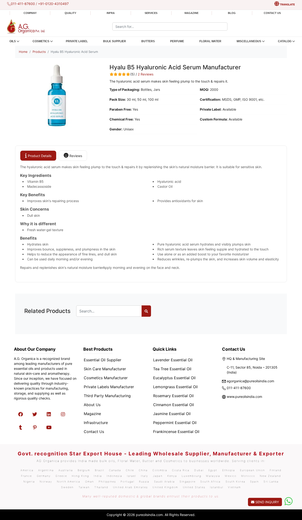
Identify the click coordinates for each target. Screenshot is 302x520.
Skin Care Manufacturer (105, 368)
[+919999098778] (289, 501)
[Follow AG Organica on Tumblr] (20, 427)
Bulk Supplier (114, 41)
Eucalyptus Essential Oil (174, 377)
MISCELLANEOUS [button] (249, 41)
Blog (232, 13)
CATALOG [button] (284, 41)
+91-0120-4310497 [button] (53, 4)
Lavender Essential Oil (173, 360)
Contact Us (272, 13)
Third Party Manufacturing (107, 395)
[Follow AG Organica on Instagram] (63, 414)
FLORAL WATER (210, 41)
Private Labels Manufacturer (109, 386)
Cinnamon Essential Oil (173, 404)
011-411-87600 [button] (23, 4)
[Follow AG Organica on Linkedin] (49, 414)
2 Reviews (145, 74)
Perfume (177, 41)
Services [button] (151, 13)
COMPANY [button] (30, 13)
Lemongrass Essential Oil (175, 386)
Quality (70, 13)
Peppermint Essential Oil (175, 422)
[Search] (146, 311)
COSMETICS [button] (41, 41)
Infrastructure (96, 422)
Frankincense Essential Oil (176, 431)
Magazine (191, 13)
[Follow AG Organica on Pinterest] (34, 427)
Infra (111, 13)
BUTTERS (148, 41)
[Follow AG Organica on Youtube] (49, 427)
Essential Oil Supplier (102, 360)
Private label (77, 41)
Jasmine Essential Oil (172, 413)
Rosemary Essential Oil (173, 395)
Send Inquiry (266, 502)
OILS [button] (12, 41)
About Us (92, 404)
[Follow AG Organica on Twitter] (34, 414)
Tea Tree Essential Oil (172, 368)
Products (39, 52)
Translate (287, 4)
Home (23, 52)
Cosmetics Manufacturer (106, 377)
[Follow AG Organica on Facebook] (20, 414)
